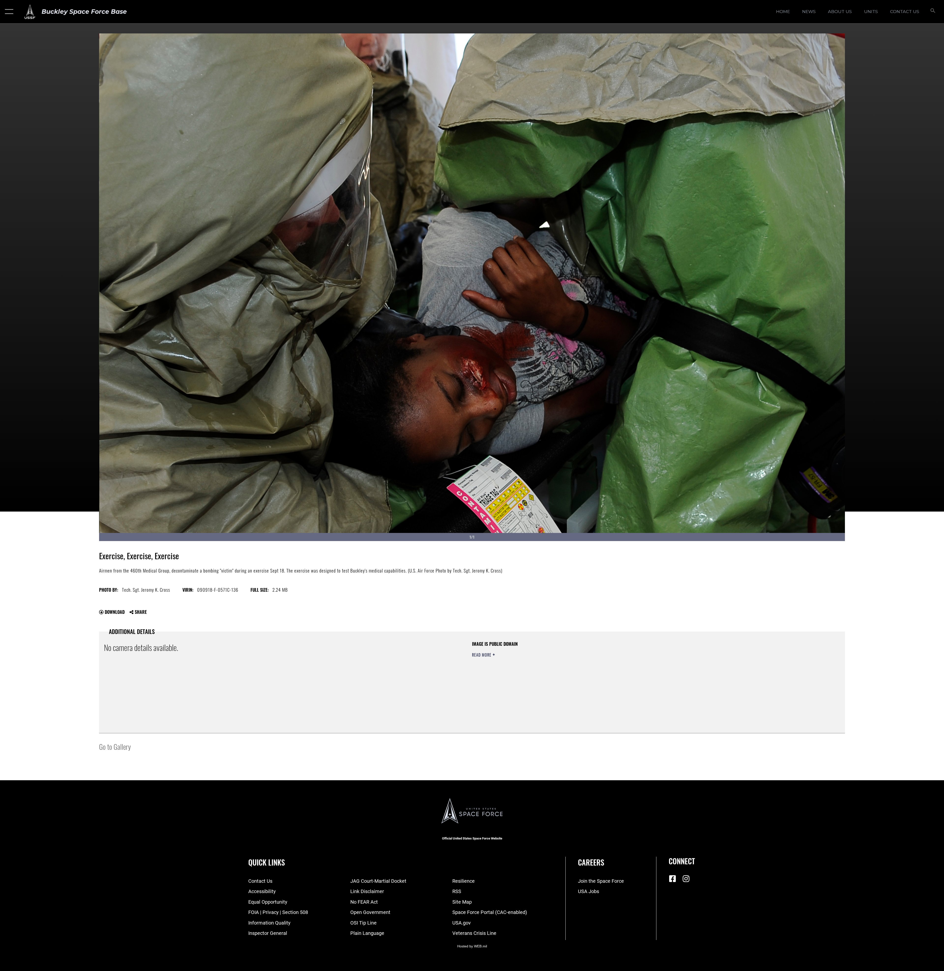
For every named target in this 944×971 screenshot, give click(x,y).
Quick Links (266, 862)
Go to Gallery (115, 746)
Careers (591, 862)
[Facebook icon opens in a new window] (672, 879)
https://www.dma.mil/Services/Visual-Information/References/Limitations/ (628, 672)
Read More (482, 655)
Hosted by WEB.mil (472, 946)
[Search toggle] (932, 12)
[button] (8, 11)
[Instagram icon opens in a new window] (686, 879)
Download (114, 612)
